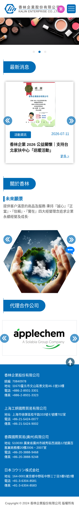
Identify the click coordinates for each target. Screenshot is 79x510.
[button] (34, 52)
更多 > (64, 156)
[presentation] (7, 120)
